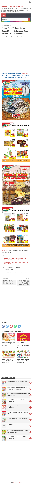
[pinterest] (11, 326)
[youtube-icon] (30, 2)
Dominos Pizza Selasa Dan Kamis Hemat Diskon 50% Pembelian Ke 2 (24, 283)
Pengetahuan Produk (12, 6)
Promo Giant (24, 73)
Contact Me (10, 424)
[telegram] (19, 326)
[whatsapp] (15, 326)
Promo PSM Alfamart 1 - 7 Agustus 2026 (17, 381)
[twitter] (7, 326)
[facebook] (3, 326)
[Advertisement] (16, 55)
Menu (3, 15)
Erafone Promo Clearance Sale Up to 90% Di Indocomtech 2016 (8, 282)
